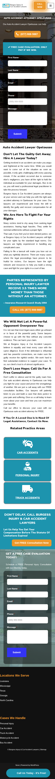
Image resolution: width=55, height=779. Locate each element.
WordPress (34, 765)
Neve (18, 765)
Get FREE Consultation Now (32, 542)
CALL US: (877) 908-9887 (27, 309)
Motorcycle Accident (9, 738)
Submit (18, 134)
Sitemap (43, 750)
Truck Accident (7, 733)
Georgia (3, 695)
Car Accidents (27, 452)
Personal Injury (27, 475)
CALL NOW (39, 5)
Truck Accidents (27, 497)
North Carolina (6, 700)
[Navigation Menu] (50, 5)
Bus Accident (6, 742)
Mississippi (5, 686)
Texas (3, 690)
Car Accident (6, 728)
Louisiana (4, 681)
